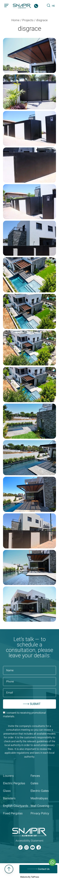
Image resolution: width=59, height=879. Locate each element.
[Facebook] (38, 847)
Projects (27, 20)
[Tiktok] (20, 847)
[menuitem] (53, 6)
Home (15, 20)
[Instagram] (26, 847)
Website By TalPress (29, 877)
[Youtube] (32, 847)
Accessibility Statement (29, 841)
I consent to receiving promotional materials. (24, 714)
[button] (6, 6)
